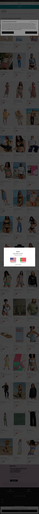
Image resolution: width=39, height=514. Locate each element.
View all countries (18, 264)
